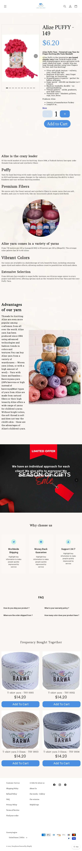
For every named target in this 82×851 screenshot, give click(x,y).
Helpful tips (34, 804)
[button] (5, 6)
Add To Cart (20, 704)
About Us (33, 788)
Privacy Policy (11, 804)
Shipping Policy (12, 788)
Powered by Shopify (25, 846)
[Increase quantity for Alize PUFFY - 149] (65, 113)
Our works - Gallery (37, 794)
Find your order (12, 815)
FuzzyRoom (15, 846)
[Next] (36, 56)
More (44, 108)
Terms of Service (12, 810)
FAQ (8, 799)
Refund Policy (11, 794)
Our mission (34, 799)
